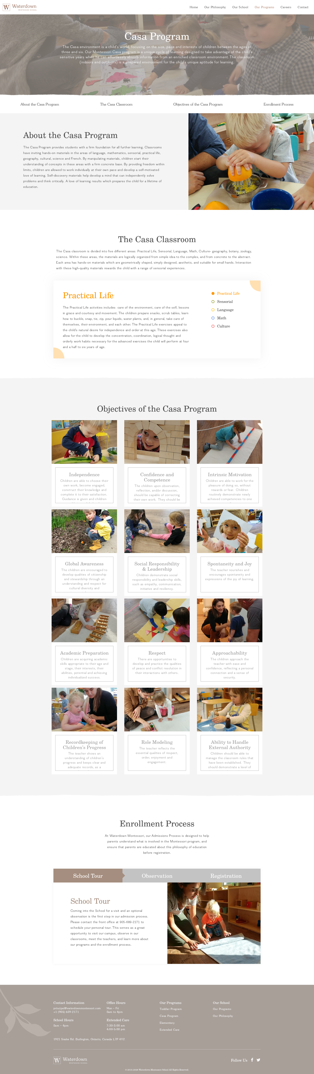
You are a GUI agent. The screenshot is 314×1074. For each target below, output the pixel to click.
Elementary (167, 1022)
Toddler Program (171, 1009)
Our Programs (264, 7)
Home (194, 7)
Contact (303, 7)
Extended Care (170, 1029)
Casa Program (169, 1016)
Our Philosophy (215, 7)
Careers (286, 7)
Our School (240, 7)
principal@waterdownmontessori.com (77, 1008)
